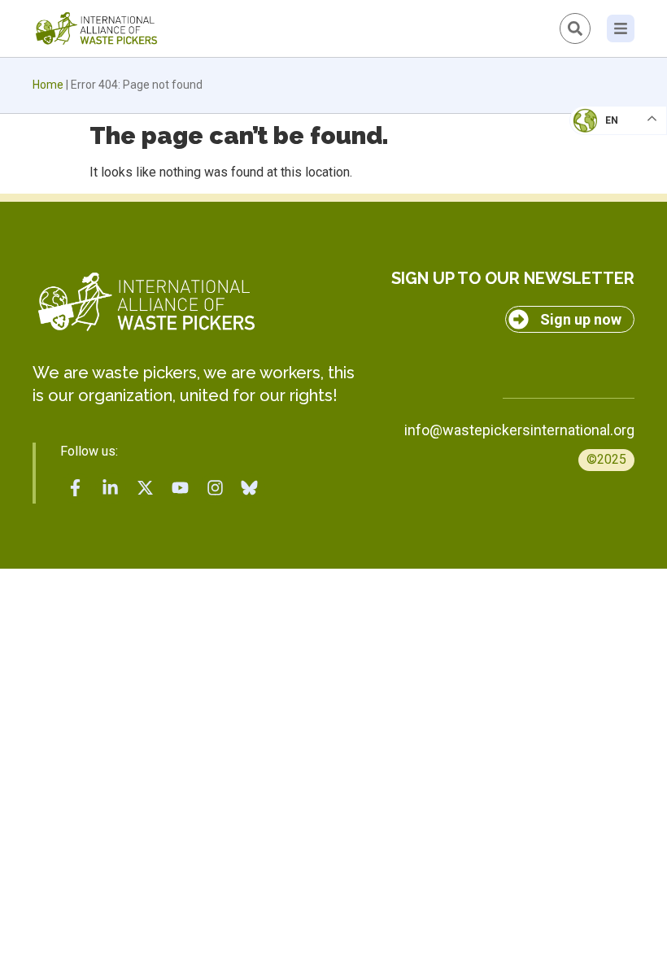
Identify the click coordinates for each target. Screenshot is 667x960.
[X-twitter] (145, 488)
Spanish (602, 232)
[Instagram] (214, 488)
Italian (600, 167)
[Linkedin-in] (110, 488)
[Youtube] (179, 488)
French (601, 135)
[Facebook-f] (75, 488)
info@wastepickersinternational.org (519, 430)
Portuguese (614, 200)
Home (48, 84)
